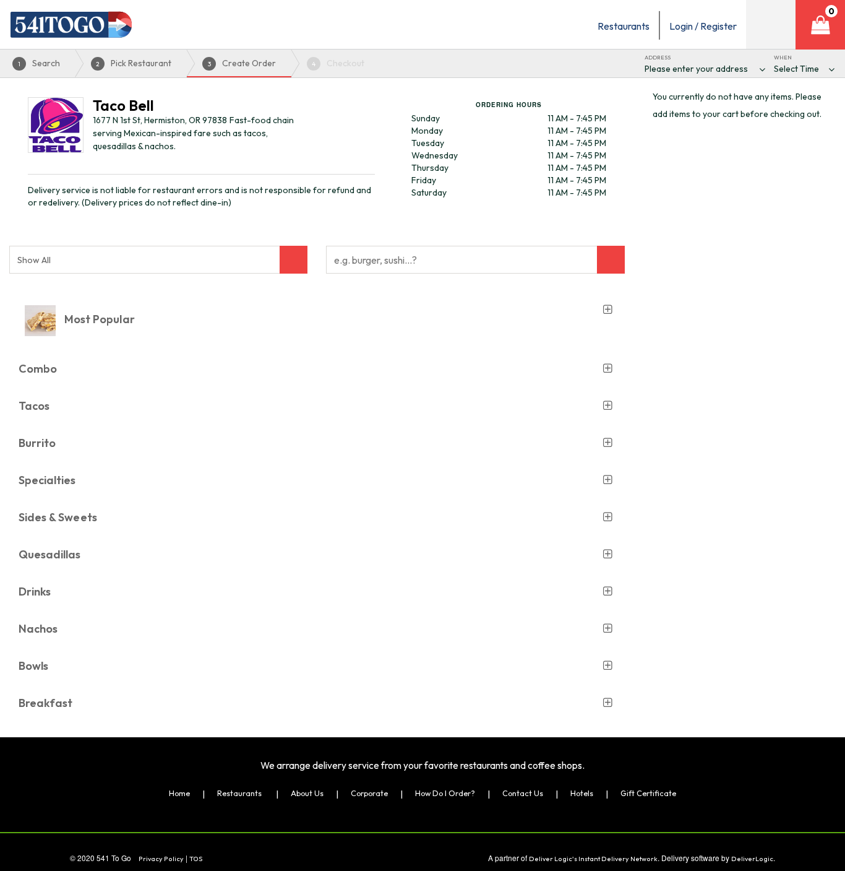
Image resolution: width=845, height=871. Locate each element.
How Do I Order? (445, 793)
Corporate (369, 793)
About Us (307, 793)
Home (179, 793)
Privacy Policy (161, 858)
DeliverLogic (752, 858)
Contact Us (522, 793)
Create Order (242, 63)
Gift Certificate (648, 793)
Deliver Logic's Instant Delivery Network (593, 858)
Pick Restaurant (133, 63)
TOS (196, 858)
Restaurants (239, 793)
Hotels (581, 793)
